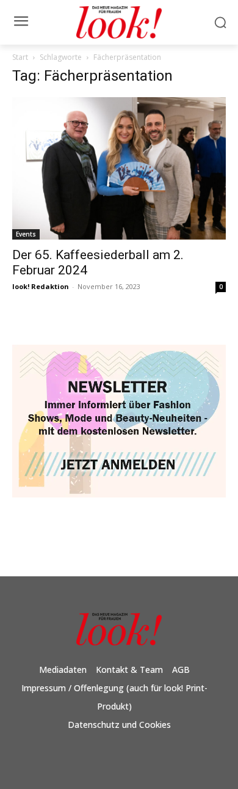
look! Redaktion (40, 286)
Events (26, 234)
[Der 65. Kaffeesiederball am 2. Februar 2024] (119, 168)
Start (20, 57)
